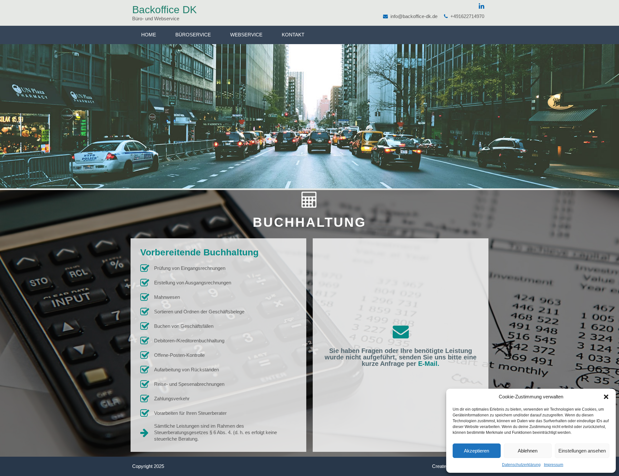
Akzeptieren (476, 450)
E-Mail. (428, 363)
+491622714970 (467, 16)
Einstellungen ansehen (582, 450)
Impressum (553, 464)
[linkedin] (481, 6)
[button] (606, 397)
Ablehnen (527, 450)
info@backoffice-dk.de (413, 16)
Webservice (246, 34)
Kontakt (293, 34)
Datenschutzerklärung (521, 464)
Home (148, 34)
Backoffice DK (164, 9)
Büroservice (193, 34)
